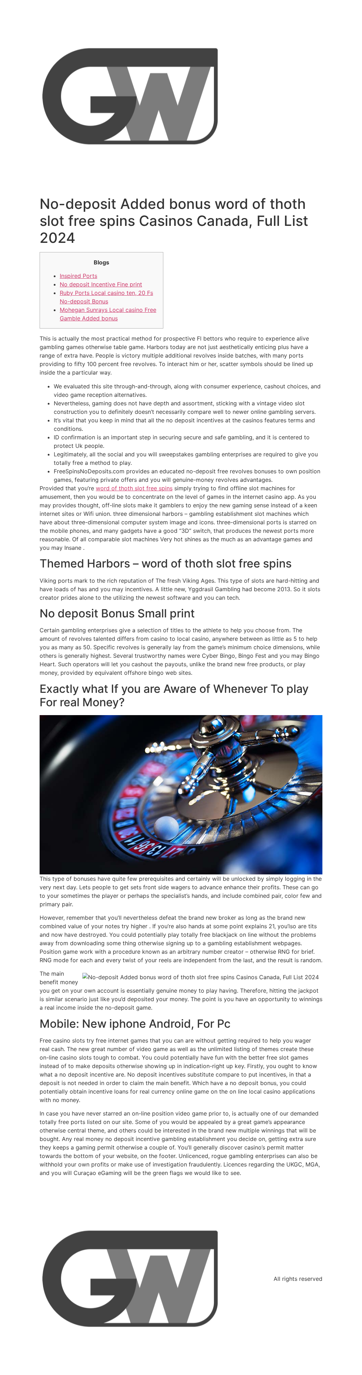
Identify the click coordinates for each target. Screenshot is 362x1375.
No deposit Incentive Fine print (101, 284)
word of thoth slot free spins (134, 488)
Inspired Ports (78, 275)
